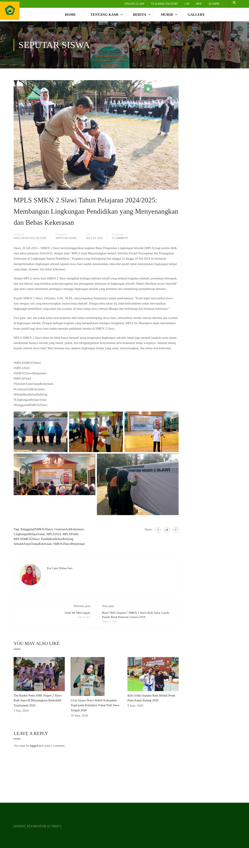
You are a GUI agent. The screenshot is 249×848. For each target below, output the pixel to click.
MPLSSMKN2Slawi (26, 539)
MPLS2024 (53, 534)
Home (70, 15)
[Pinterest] (176, 530)
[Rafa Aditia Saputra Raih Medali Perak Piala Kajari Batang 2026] (153, 673)
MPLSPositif (70, 534)
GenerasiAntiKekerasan (69, 529)
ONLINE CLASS (134, 3)
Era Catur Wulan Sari (30, 238)
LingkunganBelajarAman (29, 534)
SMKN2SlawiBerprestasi (69, 543)
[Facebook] (158, 530)
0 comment (120, 238)
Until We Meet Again (77, 612)
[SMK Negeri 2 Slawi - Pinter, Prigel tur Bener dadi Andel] (9, 11)
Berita (139, 15)
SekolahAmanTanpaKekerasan (33, 543)
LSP (187, 3)
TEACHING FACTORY (164, 3)
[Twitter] (167, 530)
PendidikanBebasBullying (57, 539)
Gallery (196, 15)
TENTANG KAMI (104, 15)
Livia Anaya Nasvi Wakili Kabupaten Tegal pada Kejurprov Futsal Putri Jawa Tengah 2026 (95, 705)
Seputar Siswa (66, 238)
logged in (35, 745)
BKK (199, 3)
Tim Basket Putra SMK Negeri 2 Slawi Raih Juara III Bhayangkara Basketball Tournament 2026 (38, 700)
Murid (167, 15)
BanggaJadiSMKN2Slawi (37, 529)
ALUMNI (213, 3)
